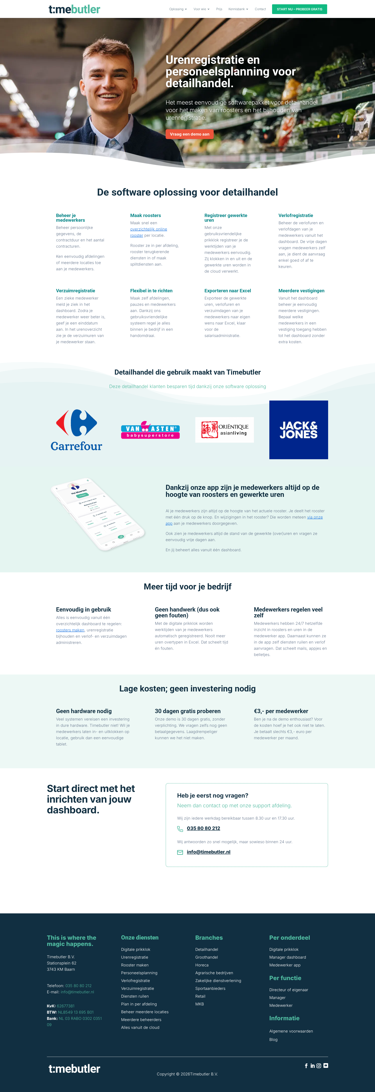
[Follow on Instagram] (318, 1065)
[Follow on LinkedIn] (312, 1065)
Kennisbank (237, 9)
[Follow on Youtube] (325, 1065)
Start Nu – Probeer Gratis (299, 9)
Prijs (219, 9)
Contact (260, 9)
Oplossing (176, 9)
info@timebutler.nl (208, 852)
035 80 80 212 (203, 828)
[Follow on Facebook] (306, 1065)
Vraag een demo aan (189, 134)
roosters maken (70, 630)
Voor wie (200, 9)
